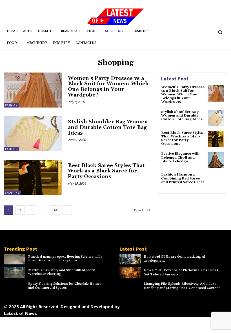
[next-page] (67, 210)
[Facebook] (145, 305)
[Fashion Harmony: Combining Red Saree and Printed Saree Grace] (216, 181)
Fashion (11, 105)
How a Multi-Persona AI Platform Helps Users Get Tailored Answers (181, 272)
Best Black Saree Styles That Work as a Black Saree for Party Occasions (106, 171)
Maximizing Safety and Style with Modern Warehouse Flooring (61, 272)
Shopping (12, 192)
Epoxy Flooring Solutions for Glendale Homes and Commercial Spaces (64, 286)
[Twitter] (196, 305)
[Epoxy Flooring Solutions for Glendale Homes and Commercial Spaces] (14, 286)
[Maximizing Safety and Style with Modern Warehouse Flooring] (14, 272)
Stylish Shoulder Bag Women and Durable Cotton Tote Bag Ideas (108, 127)
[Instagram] (158, 305)
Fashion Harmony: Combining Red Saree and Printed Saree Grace (183, 178)
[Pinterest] (183, 305)
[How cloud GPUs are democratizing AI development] (130, 259)
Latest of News (20, 313)
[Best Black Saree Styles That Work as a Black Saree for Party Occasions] (33, 177)
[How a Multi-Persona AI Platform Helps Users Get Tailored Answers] (130, 272)
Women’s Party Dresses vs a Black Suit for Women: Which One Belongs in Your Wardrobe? (108, 86)
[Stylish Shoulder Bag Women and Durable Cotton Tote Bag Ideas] (33, 133)
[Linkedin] (170, 305)
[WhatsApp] (208, 305)
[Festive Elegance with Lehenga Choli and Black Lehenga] (216, 160)
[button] (220, 32)
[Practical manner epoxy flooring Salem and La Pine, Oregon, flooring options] (14, 259)
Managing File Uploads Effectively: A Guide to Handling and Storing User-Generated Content (182, 286)
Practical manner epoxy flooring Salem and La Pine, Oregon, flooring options (65, 258)
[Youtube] (221, 305)
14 (55, 210)
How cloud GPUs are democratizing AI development (174, 259)
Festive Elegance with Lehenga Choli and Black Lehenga (180, 157)
